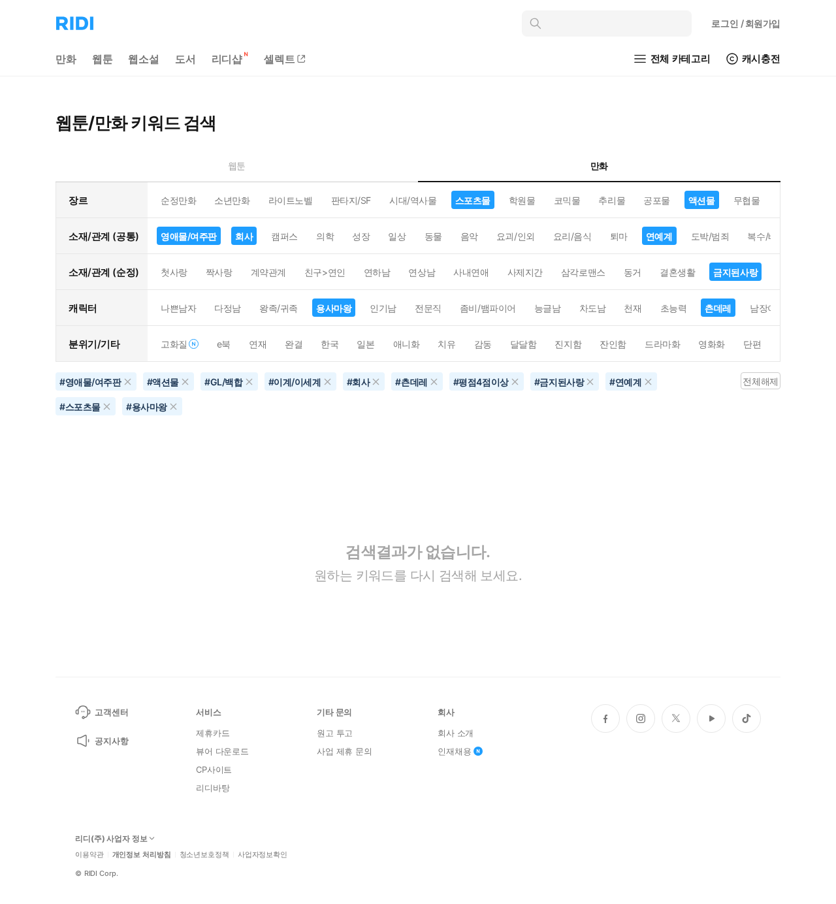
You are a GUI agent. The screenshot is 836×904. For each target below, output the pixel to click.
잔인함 (613, 343)
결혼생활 (677, 272)
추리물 (611, 200)
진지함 (568, 343)
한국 (329, 343)
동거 (632, 272)
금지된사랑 (735, 272)
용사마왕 (333, 308)
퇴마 (619, 236)
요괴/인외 (515, 236)
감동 (483, 343)
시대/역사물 (412, 200)
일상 (397, 236)
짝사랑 (219, 272)
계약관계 (268, 272)
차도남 (592, 308)
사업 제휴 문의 (344, 751)
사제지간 (525, 272)
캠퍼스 (284, 236)
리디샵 (227, 58)
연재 (257, 343)
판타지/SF (351, 200)
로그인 (745, 23)
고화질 (174, 343)
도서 (185, 58)
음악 (469, 236)
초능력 (673, 308)
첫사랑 (174, 272)
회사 (244, 236)
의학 (325, 236)
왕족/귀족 (278, 308)
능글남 (547, 308)
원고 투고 (335, 733)
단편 (752, 343)
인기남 (383, 308)
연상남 (421, 272)
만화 (66, 58)
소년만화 (231, 200)
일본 (365, 343)
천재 (632, 308)
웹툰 (102, 58)
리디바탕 (212, 788)
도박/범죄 (710, 236)
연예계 (659, 236)
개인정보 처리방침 (141, 854)
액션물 (701, 200)
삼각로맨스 (583, 272)
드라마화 (662, 343)
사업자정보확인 (262, 854)
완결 (293, 343)
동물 (433, 236)
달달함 (523, 343)
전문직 (428, 308)
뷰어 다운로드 (222, 751)
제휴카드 (212, 733)
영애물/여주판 (189, 236)
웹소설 (143, 58)
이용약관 (89, 854)
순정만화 (178, 200)
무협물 (746, 200)
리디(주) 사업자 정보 (111, 838)
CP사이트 (214, 769)
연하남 (377, 272)
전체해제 (760, 381)
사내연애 (471, 272)
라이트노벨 (290, 200)
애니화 (406, 343)
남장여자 (767, 308)
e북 (224, 343)
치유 (446, 343)
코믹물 (567, 200)
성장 (361, 236)
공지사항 (111, 740)
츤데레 (718, 308)
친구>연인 (325, 272)
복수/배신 (766, 236)
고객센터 (111, 712)
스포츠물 (472, 200)
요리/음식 (572, 236)
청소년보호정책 (204, 854)
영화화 (711, 343)
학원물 (522, 200)
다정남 (227, 308)
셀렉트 (279, 58)
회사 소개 (456, 733)
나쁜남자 (178, 308)
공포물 (656, 200)
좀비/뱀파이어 (488, 308)
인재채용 (454, 751)
